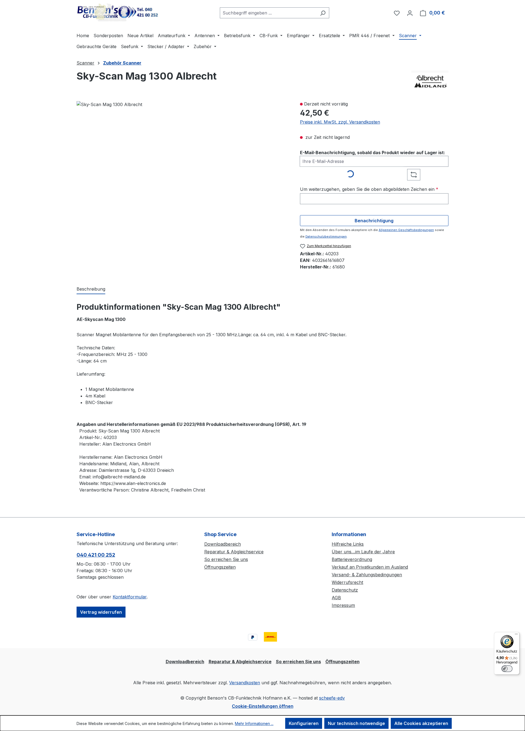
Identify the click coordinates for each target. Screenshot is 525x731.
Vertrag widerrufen (101, 612)
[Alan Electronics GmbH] (429, 80)
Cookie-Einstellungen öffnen (262, 706)
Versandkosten (244, 682)
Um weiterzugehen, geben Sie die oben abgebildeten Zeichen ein (369, 189)
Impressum (343, 605)
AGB (336, 597)
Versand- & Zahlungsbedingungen (367, 574)
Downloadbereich (222, 544)
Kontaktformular (130, 597)
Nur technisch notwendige (356, 723)
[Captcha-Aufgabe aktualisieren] (413, 174)
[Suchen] (322, 12)
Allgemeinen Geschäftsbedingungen (406, 230)
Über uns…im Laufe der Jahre (363, 551)
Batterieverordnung (352, 559)
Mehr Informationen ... (254, 723)
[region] (182, 165)
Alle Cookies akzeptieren (421, 723)
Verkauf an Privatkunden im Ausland (370, 567)
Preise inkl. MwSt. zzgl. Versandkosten (340, 122)
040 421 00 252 (96, 555)
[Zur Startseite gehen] (118, 11)
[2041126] (109, 104)
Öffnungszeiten (220, 567)
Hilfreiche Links (348, 544)
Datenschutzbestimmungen (326, 236)
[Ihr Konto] (409, 12)
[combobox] (268, 12)
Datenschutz (345, 590)
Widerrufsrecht (347, 582)
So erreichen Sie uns (226, 559)
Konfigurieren (304, 723)
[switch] (506, 668)
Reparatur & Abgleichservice (234, 551)
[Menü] (516, 635)
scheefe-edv (332, 698)
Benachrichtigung (374, 220)
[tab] (91, 289)
